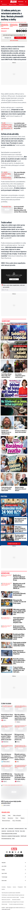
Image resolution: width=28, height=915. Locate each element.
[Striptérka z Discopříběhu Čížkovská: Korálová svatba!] (6, 594)
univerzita (4, 831)
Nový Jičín (22, 831)
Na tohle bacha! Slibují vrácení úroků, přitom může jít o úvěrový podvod (18, 636)
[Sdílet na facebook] (17, 31)
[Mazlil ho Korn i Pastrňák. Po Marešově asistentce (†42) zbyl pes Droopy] (6, 578)
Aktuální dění (6, 812)
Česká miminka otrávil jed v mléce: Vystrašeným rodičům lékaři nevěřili (19, 644)
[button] (9, 855)
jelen (6, 828)
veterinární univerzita (19, 828)
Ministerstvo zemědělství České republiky (11, 836)
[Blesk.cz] (13, 1)
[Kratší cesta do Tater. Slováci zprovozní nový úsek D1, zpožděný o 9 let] (6, 628)
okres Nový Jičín (10, 831)
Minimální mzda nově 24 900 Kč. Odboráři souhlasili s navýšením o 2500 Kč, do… (19, 586)
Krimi (17, 818)
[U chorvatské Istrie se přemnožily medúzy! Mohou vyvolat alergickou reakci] (6, 620)
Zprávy (3, 815)
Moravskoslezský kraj (6, 838)
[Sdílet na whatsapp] (24, 31)
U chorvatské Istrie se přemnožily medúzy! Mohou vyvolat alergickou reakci (18, 620)
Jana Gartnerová (5, 28)
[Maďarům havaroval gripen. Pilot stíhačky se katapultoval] (6, 653)
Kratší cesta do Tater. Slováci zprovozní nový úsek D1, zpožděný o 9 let (19, 627)
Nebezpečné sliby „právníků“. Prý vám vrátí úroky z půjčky (19, 601)
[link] (7, 852)
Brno (26, 828)
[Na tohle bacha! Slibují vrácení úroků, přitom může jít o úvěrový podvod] (6, 636)
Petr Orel (17, 831)
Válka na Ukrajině (17, 815)
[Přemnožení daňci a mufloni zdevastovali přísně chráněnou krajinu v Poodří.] (4, 25)
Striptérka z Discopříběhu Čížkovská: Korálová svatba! (19, 593)
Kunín (13, 838)
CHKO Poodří (23, 836)
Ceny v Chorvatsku (16, 820)
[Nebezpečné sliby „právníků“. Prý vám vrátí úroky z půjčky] (6, 603)
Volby (9, 815)
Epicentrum (10, 818)
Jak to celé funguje (14, 40)
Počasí (3, 818)
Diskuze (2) (3, 30)
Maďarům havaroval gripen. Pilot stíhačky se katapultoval (19, 652)
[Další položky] (26, 4)
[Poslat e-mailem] (26, 31)
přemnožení (10, 828)
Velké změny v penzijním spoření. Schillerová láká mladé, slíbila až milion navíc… (19, 611)
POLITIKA (4, 496)
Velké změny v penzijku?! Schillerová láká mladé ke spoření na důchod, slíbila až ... (20, 529)
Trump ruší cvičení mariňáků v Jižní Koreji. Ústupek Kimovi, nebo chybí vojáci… (19, 669)
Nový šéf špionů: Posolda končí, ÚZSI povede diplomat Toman (20, 520)
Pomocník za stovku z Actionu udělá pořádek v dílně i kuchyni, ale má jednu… (19, 661)
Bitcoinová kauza (6, 820)
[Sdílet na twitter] (19, 31)
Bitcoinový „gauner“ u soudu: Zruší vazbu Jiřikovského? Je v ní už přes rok (20, 537)
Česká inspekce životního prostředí (9, 833)
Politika (3, 523)
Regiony (22, 818)
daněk (3, 828)
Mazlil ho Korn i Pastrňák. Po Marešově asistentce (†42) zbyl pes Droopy (19, 577)
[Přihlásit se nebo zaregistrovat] (25, 1)
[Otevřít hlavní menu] (1, 1)
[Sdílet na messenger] (21, 31)
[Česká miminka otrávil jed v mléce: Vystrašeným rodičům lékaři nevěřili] (6, 645)
